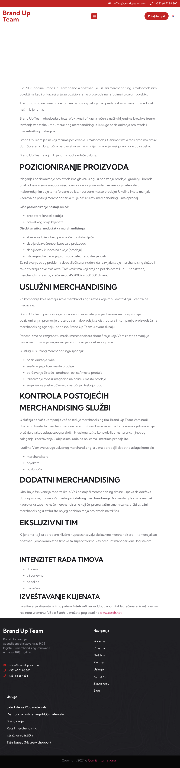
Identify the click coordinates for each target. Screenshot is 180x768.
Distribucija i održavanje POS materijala (35, 714)
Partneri (99, 662)
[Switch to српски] (173, 16)
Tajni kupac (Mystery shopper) (29, 742)
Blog (97, 690)
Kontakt (99, 676)
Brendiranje (15, 721)
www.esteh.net (111, 613)
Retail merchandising (22, 728)
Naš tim (99, 655)
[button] (94, 16)
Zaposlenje (101, 683)
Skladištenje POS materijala (27, 707)
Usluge (99, 669)
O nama (99, 648)
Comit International (102, 760)
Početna (99, 641)
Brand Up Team (16, 16)
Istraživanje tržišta (20, 735)
